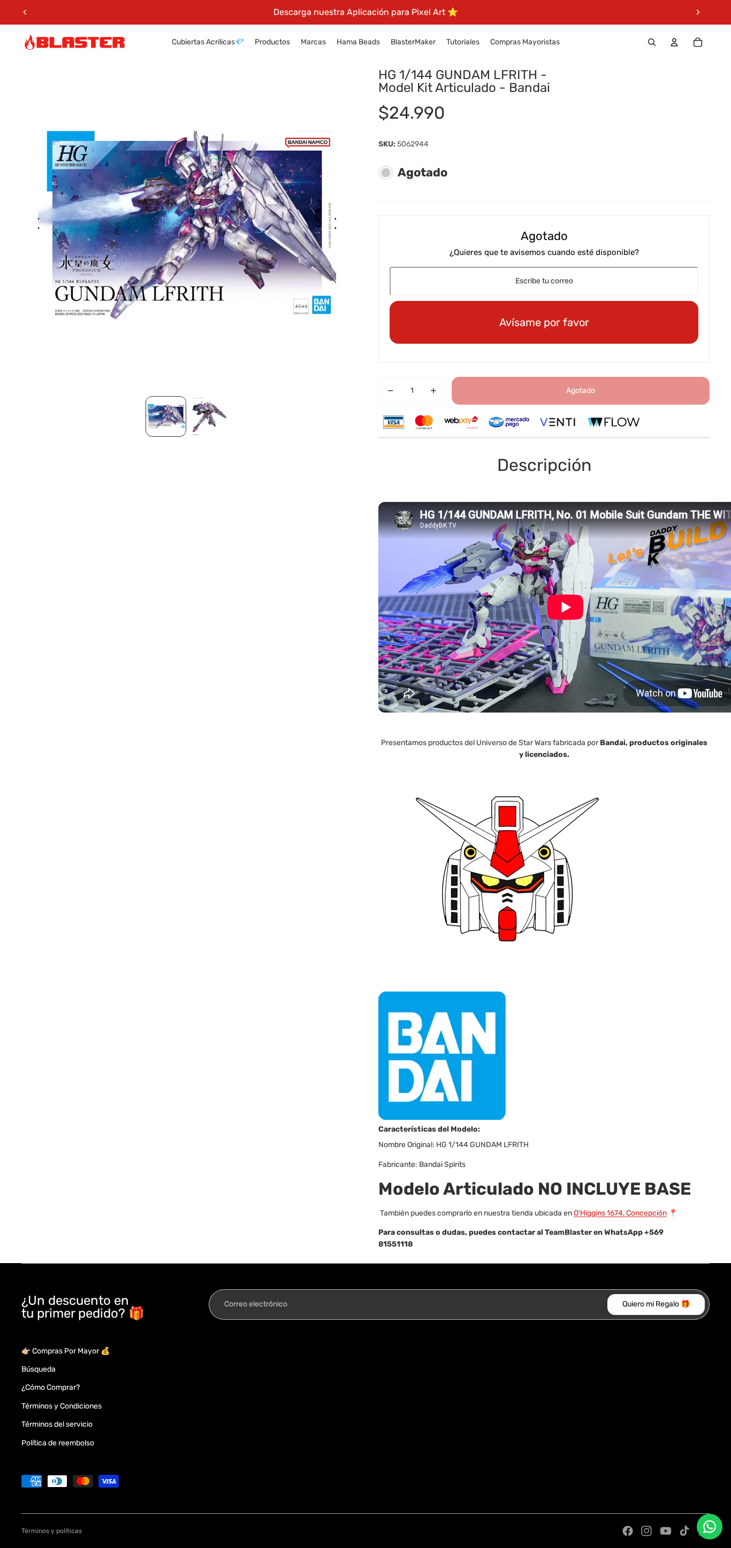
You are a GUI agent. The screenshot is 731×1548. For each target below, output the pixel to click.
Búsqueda (38, 1369)
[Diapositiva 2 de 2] (208, 416)
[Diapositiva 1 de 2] (166, 416)
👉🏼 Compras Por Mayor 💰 (65, 1351)
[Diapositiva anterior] (25, 12)
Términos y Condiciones (61, 1406)
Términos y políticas (51, 1531)
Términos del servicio (57, 1424)
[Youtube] (665, 1530)
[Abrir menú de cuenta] (674, 42)
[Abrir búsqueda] (652, 42)
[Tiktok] (684, 1530)
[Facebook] (627, 1530)
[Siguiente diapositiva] (698, 12)
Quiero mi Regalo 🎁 (656, 1304)
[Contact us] (709, 1526)
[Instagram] (646, 1530)
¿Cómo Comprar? (50, 1387)
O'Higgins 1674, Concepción (620, 1213)
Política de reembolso (57, 1443)
